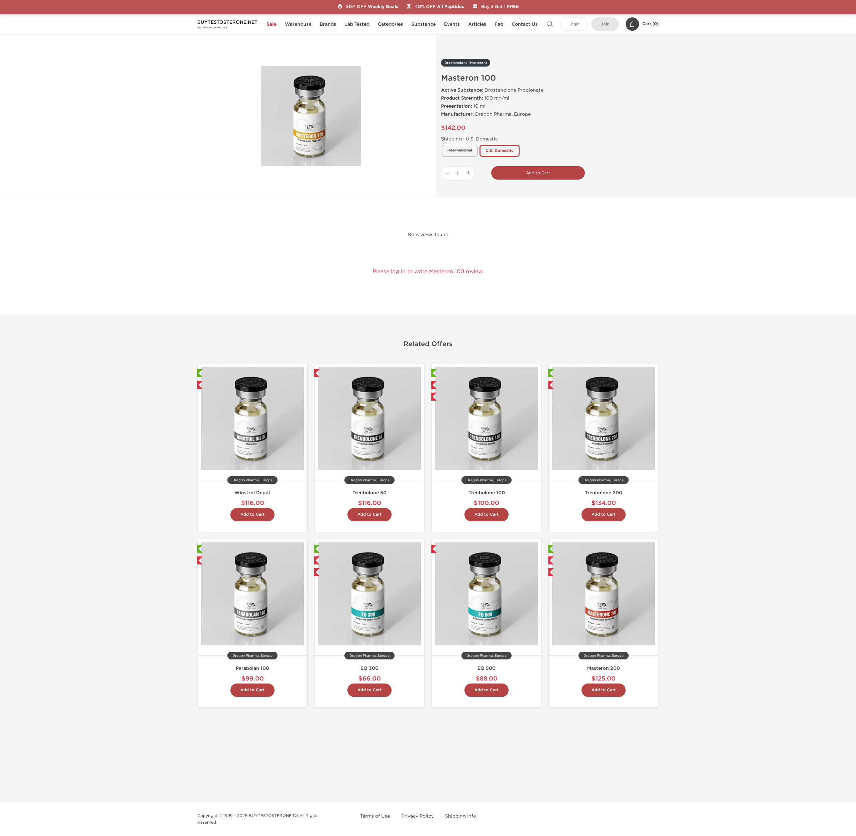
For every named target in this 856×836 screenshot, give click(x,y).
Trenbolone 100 (486, 493)
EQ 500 (486, 668)
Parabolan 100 (252, 668)
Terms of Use (375, 816)
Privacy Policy (417, 816)
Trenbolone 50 (369, 493)
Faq (499, 24)
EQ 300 (369, 668)
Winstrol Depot (252, 493)
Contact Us (525, 24)
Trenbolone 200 (603, 493)
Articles (477, 24)
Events (452, 24)
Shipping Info (460, 816)
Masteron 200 (603, 668)
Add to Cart (538, 173)
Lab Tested (356, 24)
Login (573, 24)
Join (605, 24)
